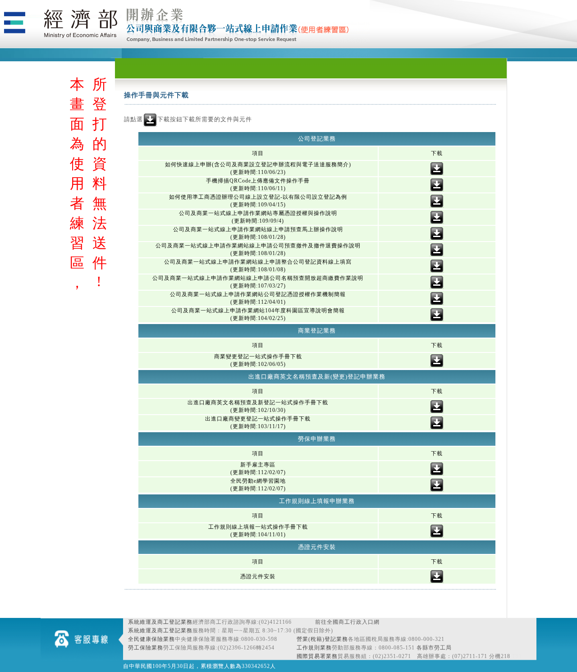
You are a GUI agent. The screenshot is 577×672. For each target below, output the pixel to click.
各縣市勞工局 (434, 647)
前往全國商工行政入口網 (347, 622)
